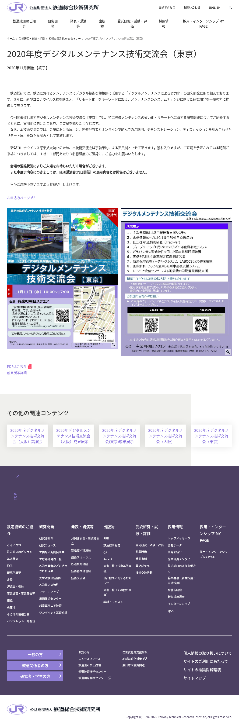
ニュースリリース (89, 659)
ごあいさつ (14, 545)
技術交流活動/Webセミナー (65, 38)
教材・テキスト (113, 602)
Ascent (107, 559)
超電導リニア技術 (50, 606)
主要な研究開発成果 (51, 552)
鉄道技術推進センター (92, 672)
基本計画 (14, 559)
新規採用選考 (176, 597)
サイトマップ (194, 678)
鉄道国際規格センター (92, 678)
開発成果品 (143, 566)
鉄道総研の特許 (49, 585)
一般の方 (35, 654)
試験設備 (141, 552)
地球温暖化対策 (132, 659)
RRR (106, 538)
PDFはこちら (16, 366)
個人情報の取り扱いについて (207, 653)
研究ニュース (47, 545)
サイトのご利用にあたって (205, 661)
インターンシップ (179, 604)
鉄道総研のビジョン (19, 552)
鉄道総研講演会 (81, 550)
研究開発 (46, 526)
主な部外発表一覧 (50, 559)
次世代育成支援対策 (135, 652)
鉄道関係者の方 (35, 665)
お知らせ (84, 652)
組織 (10, 600)
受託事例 (141, 559)
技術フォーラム (81, 557)
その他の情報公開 (18, 614)
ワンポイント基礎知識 (53, 613)
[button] (230, 7)
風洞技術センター (50, 599)
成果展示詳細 (17, 372)
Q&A (170, 611)
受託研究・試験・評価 (32, 38)
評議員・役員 (15, 586)
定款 (10, 580)
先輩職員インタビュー (182, 559)
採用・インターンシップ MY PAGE (213, 533)
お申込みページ (18, 197)
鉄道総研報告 (111, 545)
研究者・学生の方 (35, 676)
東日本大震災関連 (133, 665)
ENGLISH (214, 7)
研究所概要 (14, 573)
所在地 (11, 607)
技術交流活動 (144, 573)
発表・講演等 (82, 526)
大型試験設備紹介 (50, 578)
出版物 (109, 526)
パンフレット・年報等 (21, 621)
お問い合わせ (191, 7)
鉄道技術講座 (79, 564)
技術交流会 (78, 578)
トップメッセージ (179, 538)
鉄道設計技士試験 (89, 665)
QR (105, 552)
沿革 (10, 566)
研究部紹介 (46, 538)
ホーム (11, 38)
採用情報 (175, 526)
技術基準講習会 (81, 571)
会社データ (175, 545)
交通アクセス (167, 7)
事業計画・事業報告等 (21, 593)
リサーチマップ (49, 592)
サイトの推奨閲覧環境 (202, 669)
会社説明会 (175, 590)
